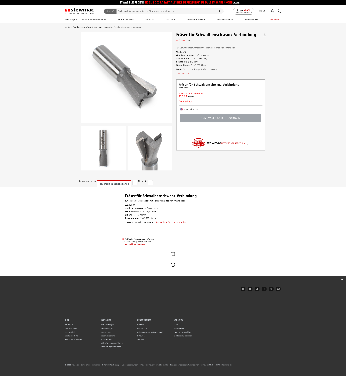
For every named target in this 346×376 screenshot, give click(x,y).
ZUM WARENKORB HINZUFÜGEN (220, 118)
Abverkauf (69, 325)
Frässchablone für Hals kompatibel (170, 222)
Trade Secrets (106, 339)
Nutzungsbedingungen (129, 365)
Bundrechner (106, 332)
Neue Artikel (69, 332)
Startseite (69, 27)
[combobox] (164, 11)
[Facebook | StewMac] (264, 289)
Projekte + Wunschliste (182, 332)
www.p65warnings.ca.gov (135, 244)
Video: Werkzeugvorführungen (113, 343)
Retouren (140, 336)
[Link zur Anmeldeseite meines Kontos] (272, 11)
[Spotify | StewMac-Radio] (278, 289)
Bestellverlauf (179, 328)
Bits (105, 27)
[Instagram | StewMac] (242, 289)
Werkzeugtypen (80, 27)
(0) (189, 40)
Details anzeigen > (248, 143)
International (142, 328)
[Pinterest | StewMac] (271, 289)
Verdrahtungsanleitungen (111, 347)
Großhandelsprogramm (183, 336)
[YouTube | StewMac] (249, 289)
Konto (176, 325)
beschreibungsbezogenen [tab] (114, 183)
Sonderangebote (71, 336)
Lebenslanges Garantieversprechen (151, 332)
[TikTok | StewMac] (257, 289)
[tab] (134, 182)
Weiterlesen (183, 73)
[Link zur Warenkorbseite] (279, 11)
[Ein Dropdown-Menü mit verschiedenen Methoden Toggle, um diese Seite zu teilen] (264, 35)
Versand (140, 339)
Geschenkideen (71, 328)
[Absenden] (220, 11)
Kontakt (140, 325)
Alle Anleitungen (107, 325)
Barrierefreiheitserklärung (90, 365)
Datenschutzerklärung (110, 365)
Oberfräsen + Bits (95, 27)
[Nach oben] (342, 279)
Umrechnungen (107, 328)
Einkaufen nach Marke (73, 339)
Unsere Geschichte (108, 336)
